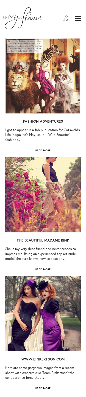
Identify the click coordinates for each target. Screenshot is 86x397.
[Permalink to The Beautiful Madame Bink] (43, 194)
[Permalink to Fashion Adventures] (43, 75)
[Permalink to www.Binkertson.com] (43, 313)
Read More (43, 150)
